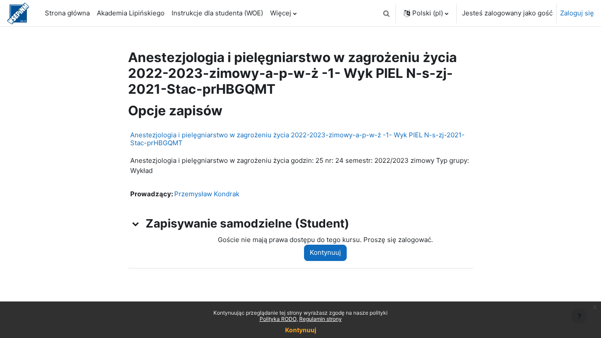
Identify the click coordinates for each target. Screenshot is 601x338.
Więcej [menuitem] (280, 13)
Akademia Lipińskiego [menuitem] (131, 13)
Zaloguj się (577, 13)
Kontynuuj (325, 252)
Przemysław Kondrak (206, 194)
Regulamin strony (320, 319)
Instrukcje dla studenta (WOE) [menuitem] (217, 13)
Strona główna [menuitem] (67, 13)
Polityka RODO (278, 319)
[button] (386, 13)
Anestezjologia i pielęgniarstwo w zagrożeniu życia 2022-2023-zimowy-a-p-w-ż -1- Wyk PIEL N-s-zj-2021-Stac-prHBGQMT (297, 139)
